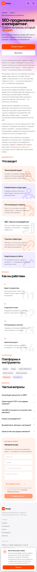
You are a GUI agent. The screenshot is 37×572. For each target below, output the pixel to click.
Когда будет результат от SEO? (14, 395)
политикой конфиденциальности (17, 490)
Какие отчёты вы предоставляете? (16, 431)
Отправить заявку (17, 496)
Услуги (12, 13)
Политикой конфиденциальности (19, 563)
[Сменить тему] (28, 3)
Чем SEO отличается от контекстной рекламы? (16, 411)
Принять (19, 567)
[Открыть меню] (33, 3)
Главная (4, 13)
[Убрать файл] (24, 484)
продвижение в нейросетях (20, 147)
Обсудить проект (17, 47)
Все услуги (18, 53)
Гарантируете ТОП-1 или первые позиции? (15, 402)
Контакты (5, 536)
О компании (5, 526)
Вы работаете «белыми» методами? (16, 425)
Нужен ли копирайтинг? (11, 419)
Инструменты (6, 532)
